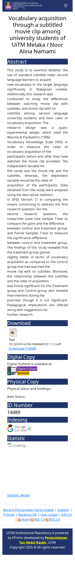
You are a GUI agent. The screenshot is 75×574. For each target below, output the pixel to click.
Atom (25, 519)
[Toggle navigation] (65, 5)
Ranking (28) (27, 514)
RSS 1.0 (39, 519)
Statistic (63, 510)
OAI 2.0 (66, 514)
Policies (9, 514)
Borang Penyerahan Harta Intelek (28, 510)
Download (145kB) (22, 348)
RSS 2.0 (54, 519)
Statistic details (18, 495)
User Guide (48, 514)
